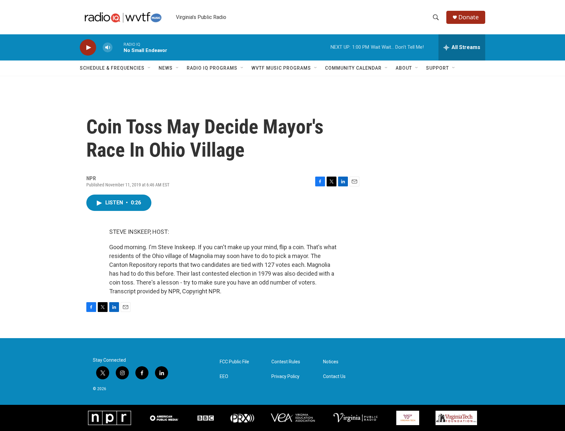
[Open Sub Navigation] (149, 68)
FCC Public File (234, 361)
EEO (224, 376)
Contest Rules (285, 361)
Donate (468, 17)
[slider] (118, 47)
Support (437, 68)
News (166, 68)
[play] (88, 47)
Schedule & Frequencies (112, 68)
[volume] (107, 47)
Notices (330, 361)
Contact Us (334, 376)
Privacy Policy (285, 376)
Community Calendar (353, 68)
